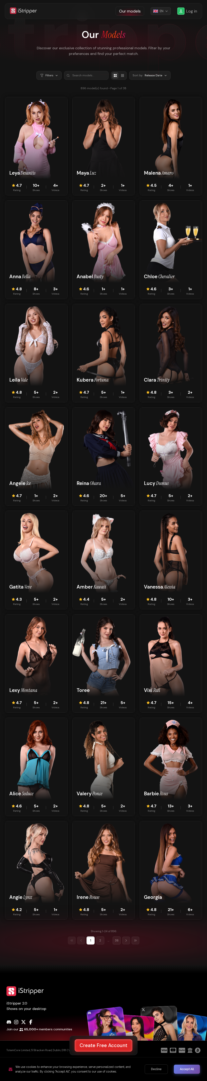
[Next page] (126, 940)
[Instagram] (16, 1022)
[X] (23, 1022)
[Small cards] (122, 75)
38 (116, 940)
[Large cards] (115, 75)
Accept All (187, 1069)
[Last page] (135, 940)
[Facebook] (30, 1022)
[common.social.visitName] (107, 1035)
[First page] (72, 940)
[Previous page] (81, 940)
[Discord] (8, 1022)
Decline (156, 1069)
